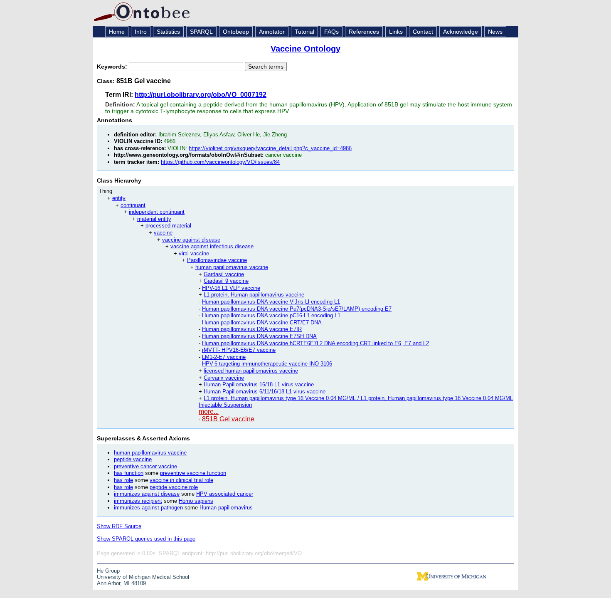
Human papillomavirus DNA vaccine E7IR (252, 329)
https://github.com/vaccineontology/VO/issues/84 (220, 162)
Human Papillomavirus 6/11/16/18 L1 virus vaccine (264, 391)
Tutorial (304, 31)
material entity (154, 219)
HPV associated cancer (224, 494)
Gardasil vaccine (224, 274)
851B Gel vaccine (228, 419)
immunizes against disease (147, 494)
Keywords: (113, 66)
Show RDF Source (119, 526)
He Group (108, 571)
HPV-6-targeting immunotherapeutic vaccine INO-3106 (267, 364)
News (495, 31)
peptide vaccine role (174, 487)
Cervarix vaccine (224, 378)
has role (123, 480)
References (364, 31)
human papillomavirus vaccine (231, 267)
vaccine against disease (191, 240)
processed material (168, 225)
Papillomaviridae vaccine (217, 260)
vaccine (163, 233)
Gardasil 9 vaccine (226, 281)
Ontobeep (236, 31)
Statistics (168, 31)
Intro (141, 31)
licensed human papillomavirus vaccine (251, 371)
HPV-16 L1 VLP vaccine (231, 288)
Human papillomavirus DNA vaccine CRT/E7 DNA (262, 322)
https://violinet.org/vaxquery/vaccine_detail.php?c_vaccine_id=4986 (270, 148)
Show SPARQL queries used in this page (146, 539)
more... (209, 411)
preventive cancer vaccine (145, 466)
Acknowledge (460, 31)
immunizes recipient (138, 501)
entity (119, 198)
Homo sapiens (196, 501)
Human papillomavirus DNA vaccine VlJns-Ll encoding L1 (271, 302)
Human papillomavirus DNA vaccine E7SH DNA (259, 336)
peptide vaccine (133, 459)
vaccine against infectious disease (212, 246)
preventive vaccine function (193, 473)
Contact (423, 31)
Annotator (272, 31)
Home (117, 31)
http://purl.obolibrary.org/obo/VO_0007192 (200, 94)
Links (396, 31)
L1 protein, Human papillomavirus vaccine (254, 295)
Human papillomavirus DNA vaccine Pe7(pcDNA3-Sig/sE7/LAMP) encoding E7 (297, 309)
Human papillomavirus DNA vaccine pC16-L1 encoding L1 (271, 315)
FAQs (331, 31)
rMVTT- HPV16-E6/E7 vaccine (239, 350)
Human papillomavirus (226, 507)
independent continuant (157, 212)
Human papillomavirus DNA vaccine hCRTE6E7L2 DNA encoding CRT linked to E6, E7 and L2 (315, 343)
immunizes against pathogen (148, 507)
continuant (133, 205)
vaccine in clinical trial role (181, 480)
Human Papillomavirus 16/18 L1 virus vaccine (259, 384)
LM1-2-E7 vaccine (224, 357)
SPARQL (201, 31)
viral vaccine (194, 253)
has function (128, 473)
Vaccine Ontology (305, 48)
